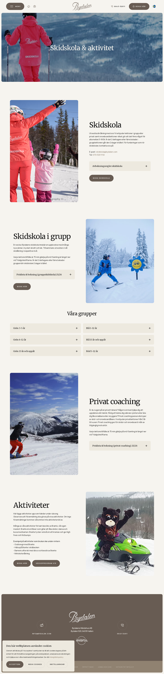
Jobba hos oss (105, 667)
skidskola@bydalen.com (106, 152)
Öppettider (88, 667)
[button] (15, 6)
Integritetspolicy (125, 667)
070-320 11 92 (99, 155)
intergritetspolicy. (56, 657)
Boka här (22, 286)
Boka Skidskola (101, 178)
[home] (82, 6)
